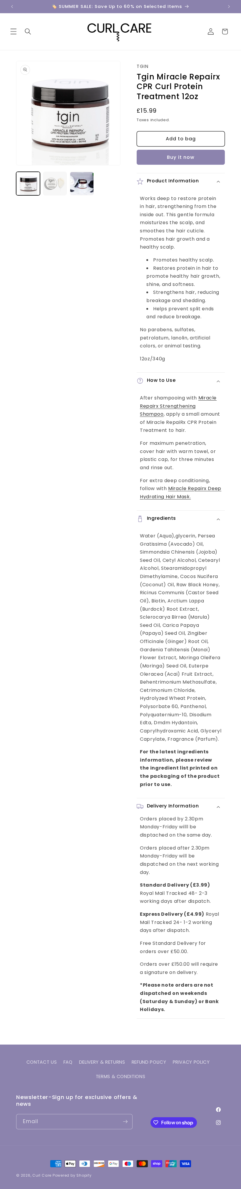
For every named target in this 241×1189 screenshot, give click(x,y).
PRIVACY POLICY (191, 1062)
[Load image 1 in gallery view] (28, 184)
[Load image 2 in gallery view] (55, 184)
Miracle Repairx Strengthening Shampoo (178, 405)
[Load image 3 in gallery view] (82, 184)
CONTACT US (41, 1062)
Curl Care (42, 1175)
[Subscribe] (125, 1121)
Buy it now (181, 157)
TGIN (143, 66)
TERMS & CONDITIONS (120, 1076)
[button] (13, 31)
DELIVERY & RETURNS (102, 1062)
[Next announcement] (228, 6)
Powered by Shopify (72, 1175)
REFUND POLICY (149, 1062)
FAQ (68, 1062)
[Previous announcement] (12, 6)
